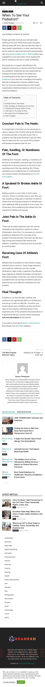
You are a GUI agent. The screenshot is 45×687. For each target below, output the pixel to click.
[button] (3, 3)
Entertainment (10, 557)
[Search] (42, 3)
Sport (7, 606)
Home (4, 8)
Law (14, 507)
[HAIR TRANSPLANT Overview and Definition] (7, 420)
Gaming (7, 572)
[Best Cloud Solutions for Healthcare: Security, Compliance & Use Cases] (7, 474)
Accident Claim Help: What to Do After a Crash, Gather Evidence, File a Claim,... (27, 513)
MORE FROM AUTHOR (24, 412)
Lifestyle (10, 8)
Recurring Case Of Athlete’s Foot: (16, 113)
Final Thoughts (10, 116)
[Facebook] (4, 28)
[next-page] (7, 482)
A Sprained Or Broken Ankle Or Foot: (18, 108)
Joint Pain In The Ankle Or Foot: (16, 111)
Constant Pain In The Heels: (14, 103)
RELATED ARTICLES (8, 412)
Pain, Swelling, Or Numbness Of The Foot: (19, 106)
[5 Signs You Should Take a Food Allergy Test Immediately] (7, 441)
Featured (8, 564)
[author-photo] (22, 373)
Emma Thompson (9, 23)
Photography (9, 595)
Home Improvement (12, 580)
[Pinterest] (14, 28)
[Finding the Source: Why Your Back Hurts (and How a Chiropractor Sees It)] (7, 431)
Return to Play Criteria (31, 323)
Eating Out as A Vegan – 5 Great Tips (33, 354)
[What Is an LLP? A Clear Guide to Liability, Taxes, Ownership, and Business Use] (6, 526)
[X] (9, 28)
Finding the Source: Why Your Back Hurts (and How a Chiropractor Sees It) (26, 430)
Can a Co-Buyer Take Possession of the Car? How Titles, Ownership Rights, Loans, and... (28, 502)
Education (8, 553)
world (7, 617)
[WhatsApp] (19, 28)
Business (15, 530)
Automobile (9, 538)
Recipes (7, 602)
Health (17, 8)
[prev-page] (3, 482)
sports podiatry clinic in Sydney (21, 54)
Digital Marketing (11, 549)
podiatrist (6, 79)
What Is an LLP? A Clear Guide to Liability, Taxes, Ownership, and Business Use (26, 525)
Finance (7, 568)
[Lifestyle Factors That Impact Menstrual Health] (7, 451)
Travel (7, 614)
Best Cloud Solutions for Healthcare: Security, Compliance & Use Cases (28, 474)
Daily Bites (8, 546)
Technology (9, 610)
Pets (6, 591)
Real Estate (9, 599)
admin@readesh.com (27, 663)
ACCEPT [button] (21, 682)
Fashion (7, 561)
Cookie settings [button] (9, 682)
